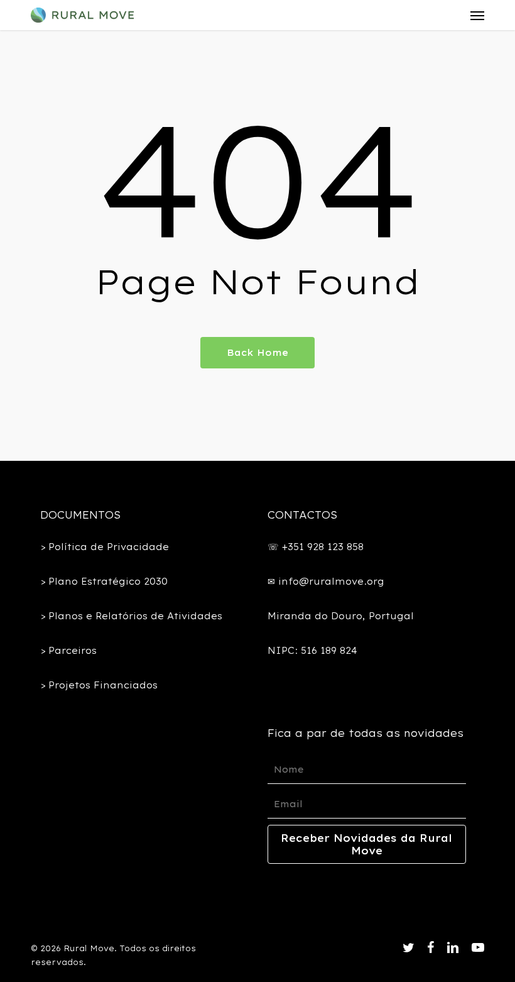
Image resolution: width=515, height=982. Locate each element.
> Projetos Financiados (99, 685)
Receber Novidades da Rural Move (366, 844)
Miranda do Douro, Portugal (341, 616)
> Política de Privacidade (104, 547)
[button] (477, 15)
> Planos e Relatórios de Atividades (131, 616)
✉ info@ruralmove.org (326, 581)
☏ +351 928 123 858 (316, 547)
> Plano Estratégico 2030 (104, 581)
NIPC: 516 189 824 (312, 650)
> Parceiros (68, 650)
